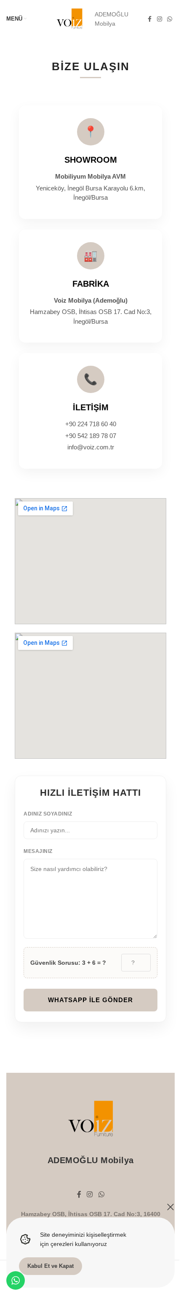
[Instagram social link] (159, 19)
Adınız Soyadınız (48, 814)
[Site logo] (69, 18)
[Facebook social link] (149, 19)
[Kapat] (170, 1206)
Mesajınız (38, 851)
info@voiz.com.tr (90, 447)
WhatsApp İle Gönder (90, 999)
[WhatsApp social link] (170, 19)
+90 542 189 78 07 (90, 435)
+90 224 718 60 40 (90, 424)
